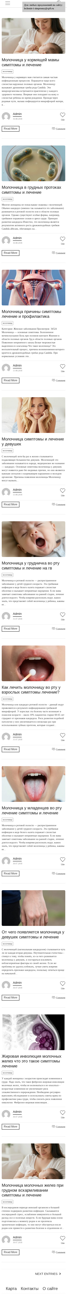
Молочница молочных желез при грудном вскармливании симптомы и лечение (32, 1190)
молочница (7, 71)
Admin (17, 114)
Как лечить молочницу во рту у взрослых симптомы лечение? (31, 690)
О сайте (50, 1288)
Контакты (29, 1288)
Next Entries (46, 1274)
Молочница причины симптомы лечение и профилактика (31, 314)
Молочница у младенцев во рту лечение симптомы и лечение (32, 810)
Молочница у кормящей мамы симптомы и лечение (30, 62)
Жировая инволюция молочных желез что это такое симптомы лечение (31, 1061)
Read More (10, 128)
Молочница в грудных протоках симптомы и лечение (31, 190)
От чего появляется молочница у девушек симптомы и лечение (33, 934)
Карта (11, 1288)
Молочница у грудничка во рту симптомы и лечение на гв (30, 565)
